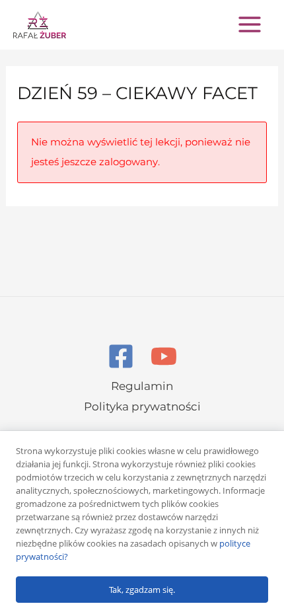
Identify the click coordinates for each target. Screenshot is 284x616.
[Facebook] (121, 356)
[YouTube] (164, 356)
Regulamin (142, 386)
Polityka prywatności (142, 406)
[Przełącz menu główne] (250, 24)
